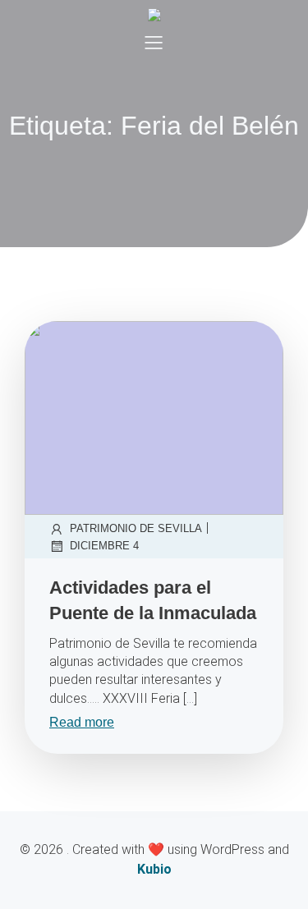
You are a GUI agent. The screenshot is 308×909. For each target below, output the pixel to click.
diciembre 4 (104, 545)
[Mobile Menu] (154, 42)
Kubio (154, 869)
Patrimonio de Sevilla (136, 528)
